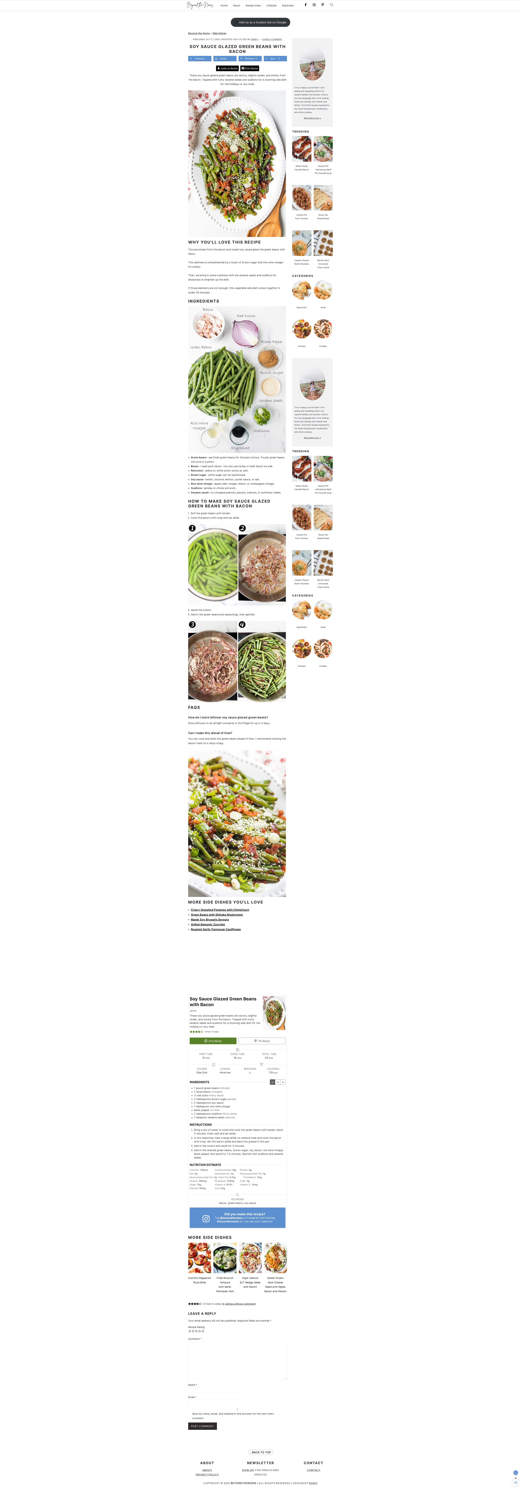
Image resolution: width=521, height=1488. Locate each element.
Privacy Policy (207, 1474)
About (236, 5)
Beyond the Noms (199, 33)
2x (278, 1082)
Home (224, 5)
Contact (314, 1470)
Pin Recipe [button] (264, 1040)
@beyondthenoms (231, 1217)
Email (192, 1397)
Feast (313, 1483)
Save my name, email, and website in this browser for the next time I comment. (233, 1416)
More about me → (312, 118)
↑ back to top (260, 1452)
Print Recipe (251, 68)
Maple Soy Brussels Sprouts (210, 919)
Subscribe (288, 5)
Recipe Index (253, 5)
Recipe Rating (196, 1327)
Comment (195, 1338)
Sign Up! (248, 1470)
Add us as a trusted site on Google (262, 22)
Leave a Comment (272, 39)
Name (192, 1384)
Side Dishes (219, 33)
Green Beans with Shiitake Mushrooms (217, 914)
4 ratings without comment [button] (239, 1303)
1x (272, 1082)
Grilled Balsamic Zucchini (208, 924)
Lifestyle (271, 5)
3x (283, 1082)
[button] (191, 1032)
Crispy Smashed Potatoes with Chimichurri (220, 909)
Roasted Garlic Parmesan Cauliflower (216, 929)
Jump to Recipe (229, 68)
